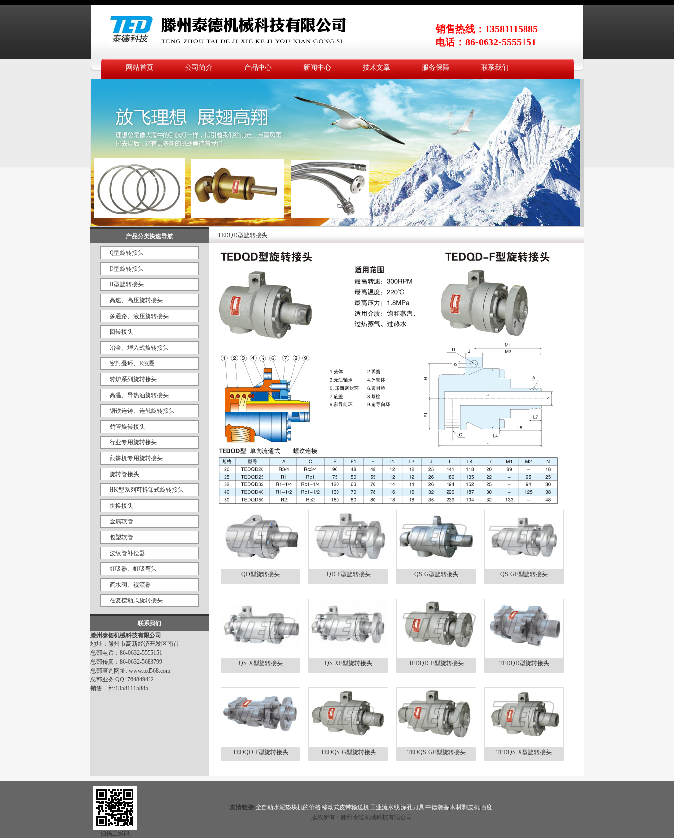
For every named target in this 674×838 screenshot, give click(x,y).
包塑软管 (121, 537)
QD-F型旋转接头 (349, 574)
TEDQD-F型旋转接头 (436, 663)
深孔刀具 (412, 807)
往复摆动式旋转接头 (136, 600)
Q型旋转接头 (127, 252)
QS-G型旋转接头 (436, 574)
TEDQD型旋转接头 (524, 663)
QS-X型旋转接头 (261, 663)
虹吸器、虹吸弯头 (133, 568)
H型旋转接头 (127, 284)
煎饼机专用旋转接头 (136, 458)
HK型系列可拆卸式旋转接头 (147, 489)
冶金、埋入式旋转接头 (139, 347)
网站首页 (139, 67)
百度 (486, 807)
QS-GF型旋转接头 (524, 574)
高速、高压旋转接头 (136, 300)
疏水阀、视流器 (130, 584)
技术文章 (376, 67)
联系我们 (495, 67)
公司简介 (199, 67)
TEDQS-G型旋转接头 (348, 752)
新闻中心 (317, 67)
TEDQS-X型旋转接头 (524, 752)
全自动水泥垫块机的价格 (288, 807)
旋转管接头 (124, 474)
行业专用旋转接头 (133, 442)
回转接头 (121, 331)
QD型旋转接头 (260, 574)
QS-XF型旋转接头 (348, 663)
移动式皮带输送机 (345, 807)
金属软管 (121, 521)
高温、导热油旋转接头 (139, 395)
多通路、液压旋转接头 (139, 316)
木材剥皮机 (465, 807)
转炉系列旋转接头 (133, 379)
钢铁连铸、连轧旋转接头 (142, 410)
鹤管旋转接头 (127, 426)
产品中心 (258, 67)
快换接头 (121, 505)
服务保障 (435, 67)
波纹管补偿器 (127, 553)
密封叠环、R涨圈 (132, 363)
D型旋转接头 (127, 268)
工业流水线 (385, 807)
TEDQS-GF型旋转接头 (436, 752)
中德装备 (437, 807)
